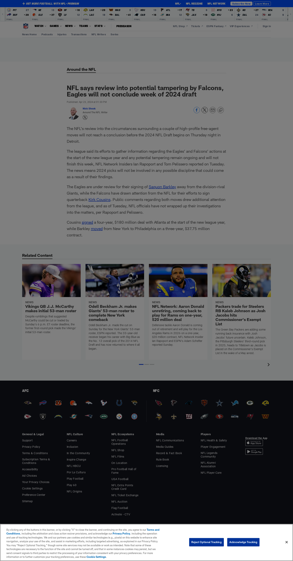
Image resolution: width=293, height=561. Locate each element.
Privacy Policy (121, 533)
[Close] (286, 542)
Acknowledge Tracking (243, 542)
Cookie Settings (96, 556)
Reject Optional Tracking (206, 542)
